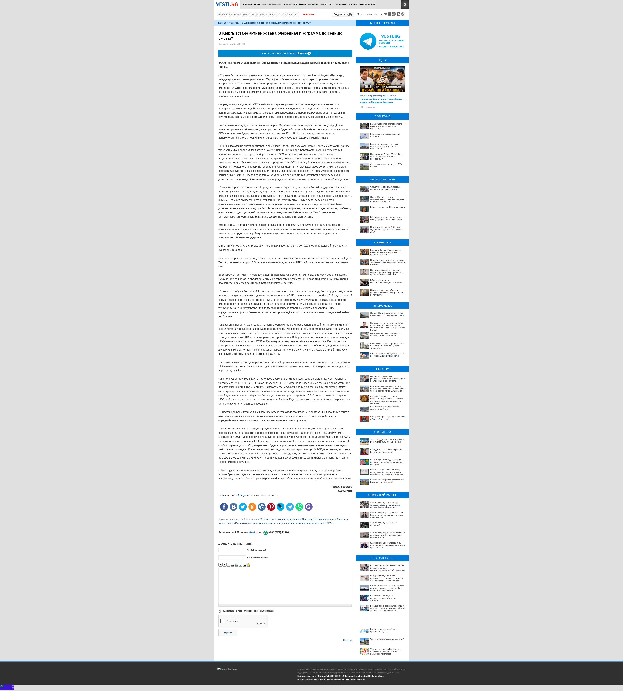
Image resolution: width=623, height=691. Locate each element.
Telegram (403, 14)
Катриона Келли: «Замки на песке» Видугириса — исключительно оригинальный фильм (386, 252)
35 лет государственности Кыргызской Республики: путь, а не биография (388, 440)
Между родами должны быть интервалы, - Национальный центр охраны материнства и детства (386, 578)
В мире (353, 4)
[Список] (244, 565)
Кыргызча (309, 14)
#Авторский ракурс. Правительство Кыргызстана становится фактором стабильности (386, 515)
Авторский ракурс (239, 14)
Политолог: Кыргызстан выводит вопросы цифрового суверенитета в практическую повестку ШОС (386, 272)
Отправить (228, 633)
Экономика (275, 4)
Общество (326, 4)
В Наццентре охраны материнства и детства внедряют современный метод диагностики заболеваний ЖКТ (388, 608)
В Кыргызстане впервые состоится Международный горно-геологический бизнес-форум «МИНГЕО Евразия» (387, 388)
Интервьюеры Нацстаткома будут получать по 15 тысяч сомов (386, 334)
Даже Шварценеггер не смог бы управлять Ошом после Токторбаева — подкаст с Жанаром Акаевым (382, 99)
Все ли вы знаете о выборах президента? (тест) (383, 630)
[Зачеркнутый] (232, 565)
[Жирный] (220, 565)
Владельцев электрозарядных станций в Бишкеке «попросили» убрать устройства (388, 345)
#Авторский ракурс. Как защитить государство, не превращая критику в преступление (387, 545)
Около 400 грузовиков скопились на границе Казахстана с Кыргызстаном (387, 314)
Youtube (394, 14)
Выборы (222, 14)
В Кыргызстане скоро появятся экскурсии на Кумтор (384, 408)
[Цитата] (240, 565)
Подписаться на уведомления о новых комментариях (248, 611)
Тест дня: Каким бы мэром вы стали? (387, 639)
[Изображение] (236, 565)
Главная (247, 4)
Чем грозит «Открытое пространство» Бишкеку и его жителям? (388, 481)
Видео (254, 14)
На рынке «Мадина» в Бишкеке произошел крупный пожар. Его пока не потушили (387, 292)
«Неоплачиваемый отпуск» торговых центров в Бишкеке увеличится (387, 354)
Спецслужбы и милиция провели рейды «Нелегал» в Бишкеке (385, 188)
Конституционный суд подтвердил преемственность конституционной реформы (386, 462)
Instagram (399, 14)
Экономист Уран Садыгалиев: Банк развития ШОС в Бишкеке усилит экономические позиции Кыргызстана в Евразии (388, 326)
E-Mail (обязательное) (257, 557)
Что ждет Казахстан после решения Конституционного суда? (387, 450)
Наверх (347, 640)
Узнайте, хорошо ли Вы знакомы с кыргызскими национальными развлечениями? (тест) (386, 651)
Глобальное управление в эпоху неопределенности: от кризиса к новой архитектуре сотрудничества (386, 472)
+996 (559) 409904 (279, 532)
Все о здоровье (289, 14)
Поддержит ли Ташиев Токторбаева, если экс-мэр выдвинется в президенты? (387, 156)
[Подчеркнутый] (228, 565)
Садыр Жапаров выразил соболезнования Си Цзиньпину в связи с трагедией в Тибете (388, 199)
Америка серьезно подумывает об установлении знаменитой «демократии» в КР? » (288, 523)
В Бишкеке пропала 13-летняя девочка (388, 207)
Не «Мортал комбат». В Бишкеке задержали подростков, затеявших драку (386, 229)
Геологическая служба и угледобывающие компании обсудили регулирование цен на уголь (387, 378)
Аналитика (290, 4)
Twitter (385, 14)
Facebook (389, 14)
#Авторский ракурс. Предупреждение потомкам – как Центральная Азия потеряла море (387, 535)
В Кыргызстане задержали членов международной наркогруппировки (386, 218)
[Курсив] (224, 565)
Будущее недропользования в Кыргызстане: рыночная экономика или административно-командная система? (386, 400)
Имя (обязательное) (256, 550)
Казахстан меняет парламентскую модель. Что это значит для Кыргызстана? (386, 126)
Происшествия (308, 4)
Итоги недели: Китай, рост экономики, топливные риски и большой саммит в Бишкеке (387, 262)
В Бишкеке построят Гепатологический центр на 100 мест (387, 281)
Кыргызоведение (269, 14)
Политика (260, 4)
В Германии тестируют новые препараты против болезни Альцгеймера (384, 598)
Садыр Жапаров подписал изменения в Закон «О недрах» (388, 418)
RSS (405, 4)
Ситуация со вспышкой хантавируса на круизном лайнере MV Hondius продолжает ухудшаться (387, 588)
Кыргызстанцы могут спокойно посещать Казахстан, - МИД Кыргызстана (384, 146)
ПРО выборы (367, 4)
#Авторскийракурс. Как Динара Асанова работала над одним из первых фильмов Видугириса (385, 504)
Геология (340, 4)
